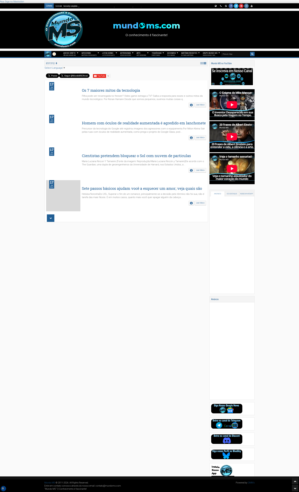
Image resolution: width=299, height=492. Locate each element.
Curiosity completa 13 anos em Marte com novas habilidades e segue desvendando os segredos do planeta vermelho (104, 6)
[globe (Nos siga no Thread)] (215, 6)
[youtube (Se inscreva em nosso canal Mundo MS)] (251, 6)
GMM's (251, 482)
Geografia (171, 54)
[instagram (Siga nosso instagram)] (246, 6)
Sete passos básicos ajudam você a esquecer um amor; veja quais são (142, 188)
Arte (141, 54)
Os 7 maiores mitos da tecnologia (111, 90)
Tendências (156, 54)
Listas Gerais (108, 54)
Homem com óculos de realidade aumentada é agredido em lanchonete (144, 123)
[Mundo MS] (47, 54)
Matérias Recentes (189, 54)
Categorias (89, 54)
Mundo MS (49, 482)
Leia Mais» (200, 105)
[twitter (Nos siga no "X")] (236, 6)
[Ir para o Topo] (295, 481)
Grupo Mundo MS (210, 54)
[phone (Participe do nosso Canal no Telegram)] (220, 6)
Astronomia (125, 54)
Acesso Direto (69, 54)
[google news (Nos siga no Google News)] (225, 6)
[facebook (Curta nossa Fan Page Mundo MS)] (231, 6)
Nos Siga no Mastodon (12, 1)
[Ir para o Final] (295, 488)
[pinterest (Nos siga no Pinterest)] (241, 6)
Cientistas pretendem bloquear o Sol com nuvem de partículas (136, 155)
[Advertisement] (126, 266)
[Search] (252, 54)
